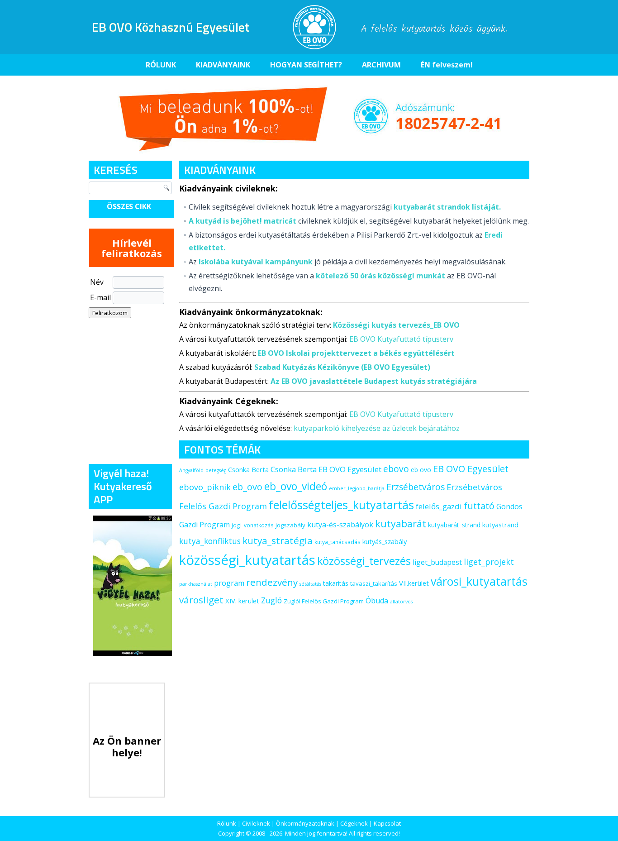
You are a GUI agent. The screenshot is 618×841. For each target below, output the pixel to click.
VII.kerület (414, 583)
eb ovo (421, 469)
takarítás (335, 583)
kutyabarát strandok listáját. (447, 207)
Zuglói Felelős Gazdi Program (324, 601)
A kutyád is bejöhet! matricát (242, 221)
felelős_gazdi (439, 506)
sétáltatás (310, 584)
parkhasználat (195, 584)
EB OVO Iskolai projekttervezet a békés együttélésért (356, 353)
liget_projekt (489, 561)
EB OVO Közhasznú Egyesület (171, 27)
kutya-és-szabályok (340, 525)
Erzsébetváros (415, 487)
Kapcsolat (387, 823)
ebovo (396, 469)
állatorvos (401, 601)
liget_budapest (437, 562)
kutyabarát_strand (454, 525)
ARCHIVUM (381, 65)
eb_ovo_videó (295, 486)
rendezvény (272, 582)
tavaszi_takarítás (373, 583)
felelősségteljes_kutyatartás (341, 504)
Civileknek (256, 823)
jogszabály (290, 525)
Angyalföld (191, 470)
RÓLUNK (161, 65)
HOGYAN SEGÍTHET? (306, 65)
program (229, 583)
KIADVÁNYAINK (223, 65)
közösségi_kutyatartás (247, 560)
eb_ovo (247, 487)
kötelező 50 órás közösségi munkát (380, 276)
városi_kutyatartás (479, 581)
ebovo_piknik (205, 487)
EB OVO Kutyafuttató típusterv (401, 339)
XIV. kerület (242, 600)
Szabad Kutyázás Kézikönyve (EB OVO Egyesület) (342, 367)
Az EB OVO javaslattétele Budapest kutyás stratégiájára (374, 381)
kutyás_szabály (384, 541)
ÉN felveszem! (447, 65)
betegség (215, 470)
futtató (479, 506)
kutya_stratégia (277, 540)
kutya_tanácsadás (337, 542)
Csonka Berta (248, 469)
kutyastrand (500, 524)
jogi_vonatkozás (253, 525)
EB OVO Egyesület (471, 469)
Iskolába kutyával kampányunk (256, 262)
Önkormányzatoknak (305, 823)
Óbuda (377, 601)
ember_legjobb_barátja (357, 488)
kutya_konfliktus (210, 540)
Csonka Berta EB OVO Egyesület (326, 469)
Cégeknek (354, 823)
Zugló (271, 600)
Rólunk (226, 823)
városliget (201, 599)
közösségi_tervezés (364, 561)
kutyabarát (400, 523)
